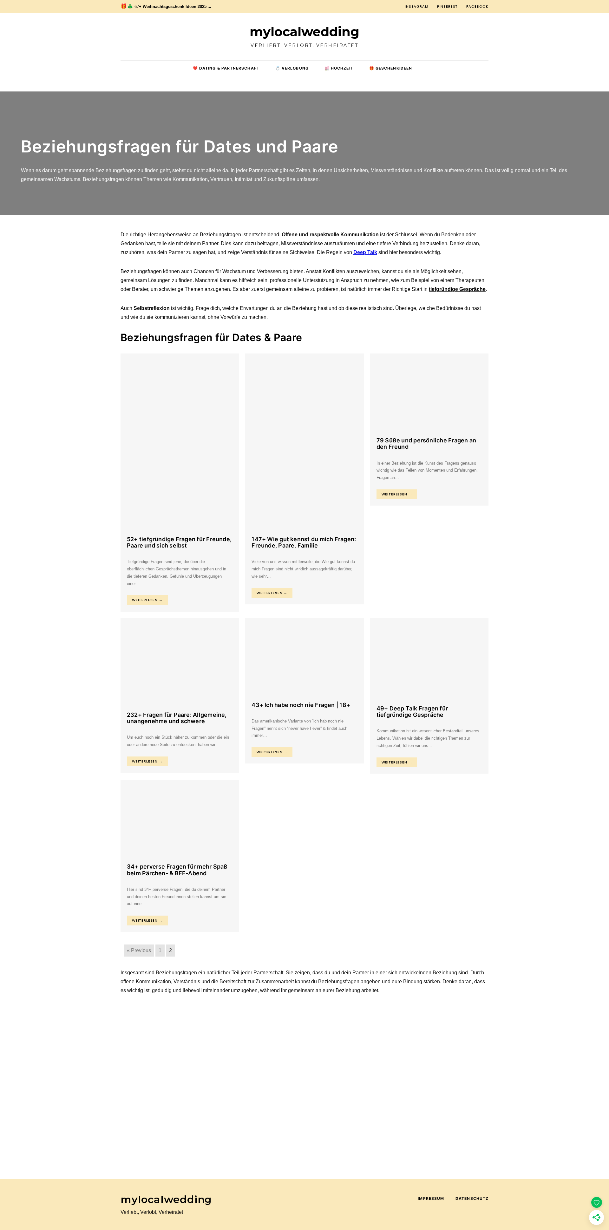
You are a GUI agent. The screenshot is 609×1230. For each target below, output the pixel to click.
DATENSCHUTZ (471, 1198)
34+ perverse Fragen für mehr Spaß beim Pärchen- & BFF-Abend (177, 869)
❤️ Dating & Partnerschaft (226, 68)
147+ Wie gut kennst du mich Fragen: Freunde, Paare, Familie (304, 542)
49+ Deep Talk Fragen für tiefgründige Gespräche (412, 711)
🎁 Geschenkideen (390, 68)
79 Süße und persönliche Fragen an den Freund (426, 443)
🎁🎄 (166, 6)
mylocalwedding (304, 31)
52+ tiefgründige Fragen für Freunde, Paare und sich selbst (179, 542)
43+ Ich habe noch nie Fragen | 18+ (301, 705)
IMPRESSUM (431, 1198)
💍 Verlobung (292, 68)
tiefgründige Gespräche (457, 289)
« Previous (139, 950)
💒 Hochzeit (338, 68)
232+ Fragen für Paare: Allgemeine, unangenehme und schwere (177, 717)
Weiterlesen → (147, 599)
